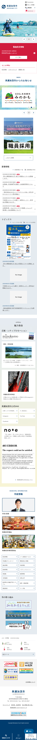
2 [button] (29, 35)
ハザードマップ (12, 69)
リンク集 (22, 588)
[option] (18, 25)
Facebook (5, 421)
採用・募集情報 (24, 583)
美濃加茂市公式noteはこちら (25, 479)
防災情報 (4, 69)
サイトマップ (6, 705)
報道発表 (5, 588)
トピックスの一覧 (17, 222)
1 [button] (26, 35)
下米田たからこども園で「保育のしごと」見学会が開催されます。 (18, 201)
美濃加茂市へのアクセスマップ (18, 707)
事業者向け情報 (24, 561)
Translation (30, 2)
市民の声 (22, 578)
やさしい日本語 (30, 4)
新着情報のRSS (31, 169)
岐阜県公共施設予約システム (9, 583)
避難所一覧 (21, 69)
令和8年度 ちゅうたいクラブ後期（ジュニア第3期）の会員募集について (17, 209)
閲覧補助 (30, 7)
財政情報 (5, 569)
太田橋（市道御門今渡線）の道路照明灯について (18, 185)
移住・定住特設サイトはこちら (25, 365)
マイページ (30, 11)
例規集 (4, 573)
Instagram (5, 416)
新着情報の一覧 (19, 169)
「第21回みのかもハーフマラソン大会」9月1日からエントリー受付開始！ (18, 193)
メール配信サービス (25, 556)
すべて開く (18, 57)
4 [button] (34, 35)
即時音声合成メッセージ (9, 53)
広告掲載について (30, 682)
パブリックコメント (25, 569)
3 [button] (31, 35)
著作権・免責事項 (16, 705)
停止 (29, 39)
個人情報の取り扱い (27, 705)
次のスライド (33, 39)
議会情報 (5, 565)
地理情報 (22, 573)
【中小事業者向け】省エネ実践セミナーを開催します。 (18, 177)
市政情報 (22, 565)
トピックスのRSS (30, 222)
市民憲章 (5, 578)
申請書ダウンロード (8, 561)
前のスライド (24, 39)
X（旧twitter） (24, 410)
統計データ (6, 654)
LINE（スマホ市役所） (9, 410)
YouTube (22, 416)
